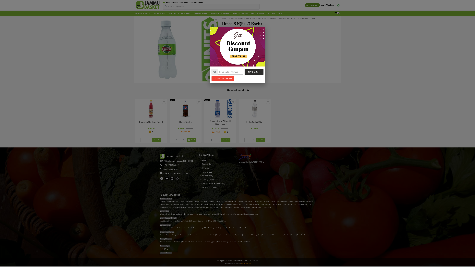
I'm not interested (223, 79)
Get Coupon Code (254, 73)
